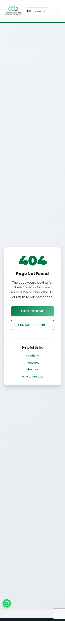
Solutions (32, 356)
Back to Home (32, 311)
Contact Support (32, 325)
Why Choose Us (32, 377)
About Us (32, 369)
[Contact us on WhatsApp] (6, 603)
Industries (32, 363)
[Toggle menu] (57, 11)
